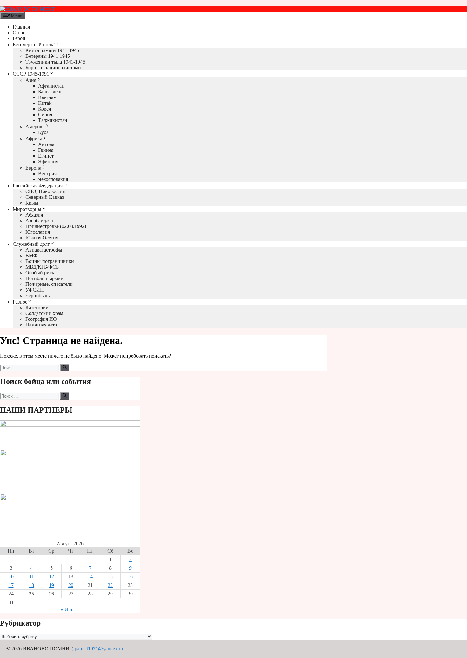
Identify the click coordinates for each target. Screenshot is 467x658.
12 (51, 576)
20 (70, 585)
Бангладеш (49, 91)
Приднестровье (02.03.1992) (55, 226)
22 (110, 585)
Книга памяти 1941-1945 (52, 50)
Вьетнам (47, 97)
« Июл (68, 609)
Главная (21, 27)
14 (90, 576)
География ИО (41, 319)
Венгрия (47, 173)
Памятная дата (41, 324)
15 (110, 576)
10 (11, 576)
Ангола (46, 144)
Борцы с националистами (53, 67)
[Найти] (64, 367)
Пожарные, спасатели (49, 284)
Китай (45, 103)
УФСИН (34, 289)
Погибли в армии (44, 278)
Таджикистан (52, 120)
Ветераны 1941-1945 (47, 56)
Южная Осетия (41, 237)
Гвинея (45, 150)
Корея (44, 108)
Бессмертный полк (33, 44)
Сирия (45, 114)
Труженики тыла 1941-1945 (55, 61)
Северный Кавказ (44, 197)
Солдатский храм (44, 313)
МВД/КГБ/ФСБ (42, 267)
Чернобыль (37, 295)
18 (31, 585)
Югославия (37, 232)
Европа (33, 168)
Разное (20, 302)
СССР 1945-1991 (31, 74)
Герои (19, 38)
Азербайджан (40, 220)
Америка (35, 126)
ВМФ (31, 255)
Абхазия (34, 215)
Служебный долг (31, 244)
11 (31, 576)
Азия (30, 80)
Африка (33, 138)
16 (130, 576)
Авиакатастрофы (43, 249)
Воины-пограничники (49, 261)
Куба (43, 132)
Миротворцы (27, 209)
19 (51, 585)
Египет (46, 155)
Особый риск (39, 272)
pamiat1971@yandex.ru (99, 648)
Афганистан (51, 86)
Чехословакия (53, 179)
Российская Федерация (38, 185)
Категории (37, 307)
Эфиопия (48, 161)
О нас (19, 32)
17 (11, 585)
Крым (31, 202)
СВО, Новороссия (45, 191)
